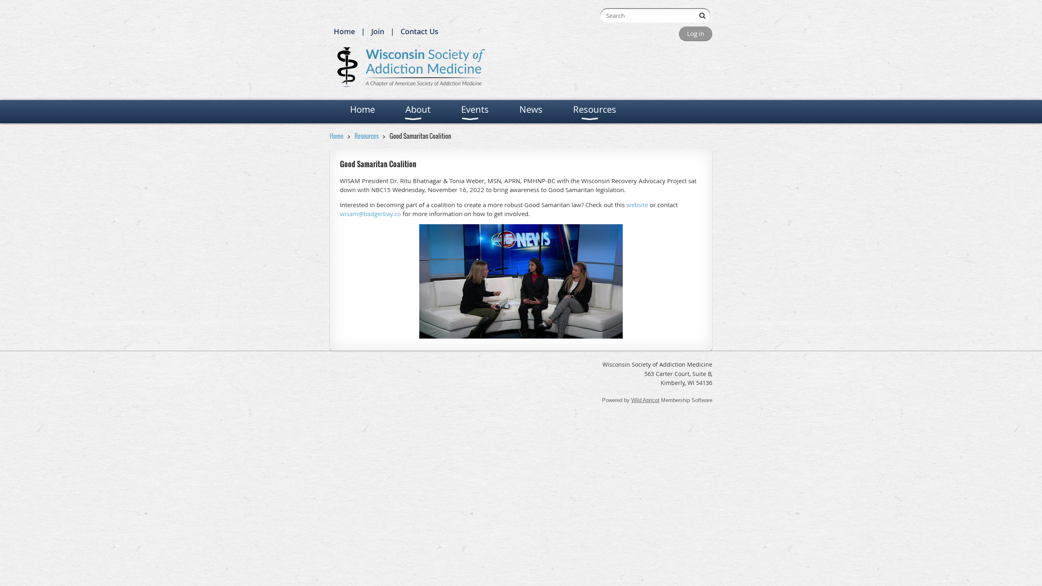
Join (377, 31)
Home (344, 31)
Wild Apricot (645, 400)
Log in (695, 33)
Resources (367, 135)
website (637, 205)
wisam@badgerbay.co (370, 214)
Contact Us (419, 31)
